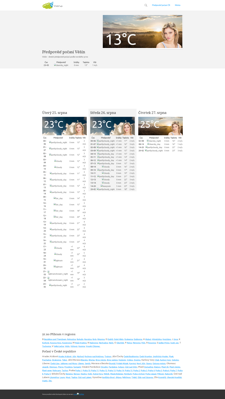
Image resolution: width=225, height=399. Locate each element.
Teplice (74, 377)
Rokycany (57, 370)
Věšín (67, 346)
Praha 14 (120, 370)
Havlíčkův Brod (108, 377)
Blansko (84, 360)
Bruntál (112, 363)
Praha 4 (151, 370)
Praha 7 (173, 370)
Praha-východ (138, 374)
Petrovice (137, 343)
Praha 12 (103, 370)
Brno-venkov (112, 360)
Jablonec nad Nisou (68, 363)
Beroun (77, 374)
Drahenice (128, 339)
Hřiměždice (157, 339)
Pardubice (113, 367)
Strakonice (56, 360)
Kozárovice (67, 343)
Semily (87, 363)
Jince (176, 339)
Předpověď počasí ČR (161, 5)
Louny (62, 377)
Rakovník (169, 374)
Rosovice (152, 343)
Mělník (106, 374)
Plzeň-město (175, 367)
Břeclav (92, 360)
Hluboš (148, 339)
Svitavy (121, 367)
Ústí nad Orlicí (131, 367)
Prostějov (68, 367)
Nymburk (128, 374)
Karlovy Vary (165, 360)
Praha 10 (86, 370)
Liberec (81, 363)
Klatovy (157, 367)
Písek (171, 356)
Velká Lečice (59, 346)
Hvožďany (167, 339)
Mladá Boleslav (116, 374)
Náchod (80, 356)
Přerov (61, 367)
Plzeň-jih (165, 367)
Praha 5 (159, 370)
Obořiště (120, 343)
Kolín (90, 374)
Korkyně (45, 343)
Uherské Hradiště (174, 377)
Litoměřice (54, 377)
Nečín (111, 343)
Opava (149, 363)
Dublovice (138, 339)
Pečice (129, 343)
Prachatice (46, 360)
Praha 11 (95, 370)
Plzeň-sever (47, 370)
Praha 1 (78, 370)
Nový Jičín (141, 363)
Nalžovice (94, 343)
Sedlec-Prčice (163, 343)
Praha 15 (128, 370)
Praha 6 (166, 370)
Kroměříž (162, 377)
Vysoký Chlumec (93, 346)
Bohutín (80, 339)
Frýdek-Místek (122, 363)
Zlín (50, 381)
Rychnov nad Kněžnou (94, 356)
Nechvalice (103, 343)
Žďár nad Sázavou (145, 377)
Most (68, 377)
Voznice (81, 346)
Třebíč (134, 377)
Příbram (160, 374)
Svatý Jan (174, 343)
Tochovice (46, 346)
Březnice (101, 339)
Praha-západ (150, 374)
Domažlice (148, 367)
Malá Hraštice (81, 343)
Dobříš (110, 339)
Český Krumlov (145, 356)
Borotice (88, 339)
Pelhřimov (126, 377)
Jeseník (45, 367)
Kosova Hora (55, 343)
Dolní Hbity (119, 339)
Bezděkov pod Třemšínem (55, 339)
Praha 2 (136, 370)
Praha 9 (47, 374)
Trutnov (108, 356)
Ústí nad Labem (84, 377)
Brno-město (101, 360)
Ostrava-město (159, 363)
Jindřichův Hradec (160, 356)
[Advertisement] (70, 30)
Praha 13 (112, 370)
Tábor (64, 360)
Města (177, 5)
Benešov (69, 374)
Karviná (132, 363)
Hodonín (122, 360)
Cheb (157, 360)
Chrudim (104, 367)
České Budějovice (131, 356)
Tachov (65, 370)
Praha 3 (144, 370)
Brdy (95, 339)
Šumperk (77, 367)
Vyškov (130, 360)
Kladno (84, 374)
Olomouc (53, 367)
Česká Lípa (54, 363)
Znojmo (137, 360)
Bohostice (71, 339)
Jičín (74, 356)
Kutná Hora (98, 374)
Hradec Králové (64, 356)
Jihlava (118, 377)
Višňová (74, 346)
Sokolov (175, 360)
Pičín (143, 343)
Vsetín (45, 381)
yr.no (75, 394)
